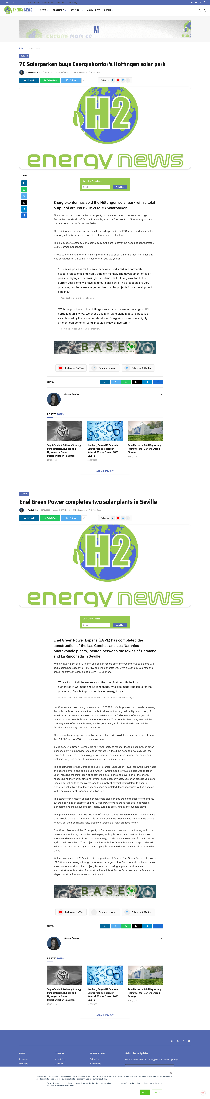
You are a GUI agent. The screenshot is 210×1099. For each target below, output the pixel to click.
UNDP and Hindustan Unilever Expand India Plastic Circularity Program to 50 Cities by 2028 (52, 2)
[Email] (24, 202)
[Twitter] (24, 196)
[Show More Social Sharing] (84, 80)
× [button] (170, 1072)
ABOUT (107, 10)
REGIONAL (76, 10)
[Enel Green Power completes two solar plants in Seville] (105, 566)
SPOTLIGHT (58, 10)
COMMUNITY (93, 10)
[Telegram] (24, 209)
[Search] (204, 10)
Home (30, 48)
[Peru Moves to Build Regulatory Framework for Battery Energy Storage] (145, 431)
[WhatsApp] (24, 189)
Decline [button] (157, 1092)
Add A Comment (105, 471)
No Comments (81, 72)
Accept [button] (144, 1092)
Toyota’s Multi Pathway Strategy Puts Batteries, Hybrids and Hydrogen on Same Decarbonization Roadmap (64, 450)
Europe (38, 48)
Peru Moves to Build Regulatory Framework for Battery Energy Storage (144, 448)
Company (59, 1053)
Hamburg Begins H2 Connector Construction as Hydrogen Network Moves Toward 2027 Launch (103, 450)
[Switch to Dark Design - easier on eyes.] (200, 10)
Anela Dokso (33, 72)
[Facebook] (24, 215)
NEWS (43, 10)
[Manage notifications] (203, 1092)
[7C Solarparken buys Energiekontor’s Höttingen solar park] (105, 128)
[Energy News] (18, 10)
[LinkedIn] (24, 183)
